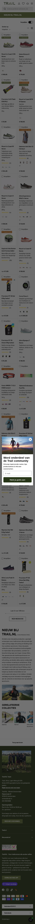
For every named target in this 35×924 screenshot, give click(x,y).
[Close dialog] (30, 439)
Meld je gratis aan (17, 479)
